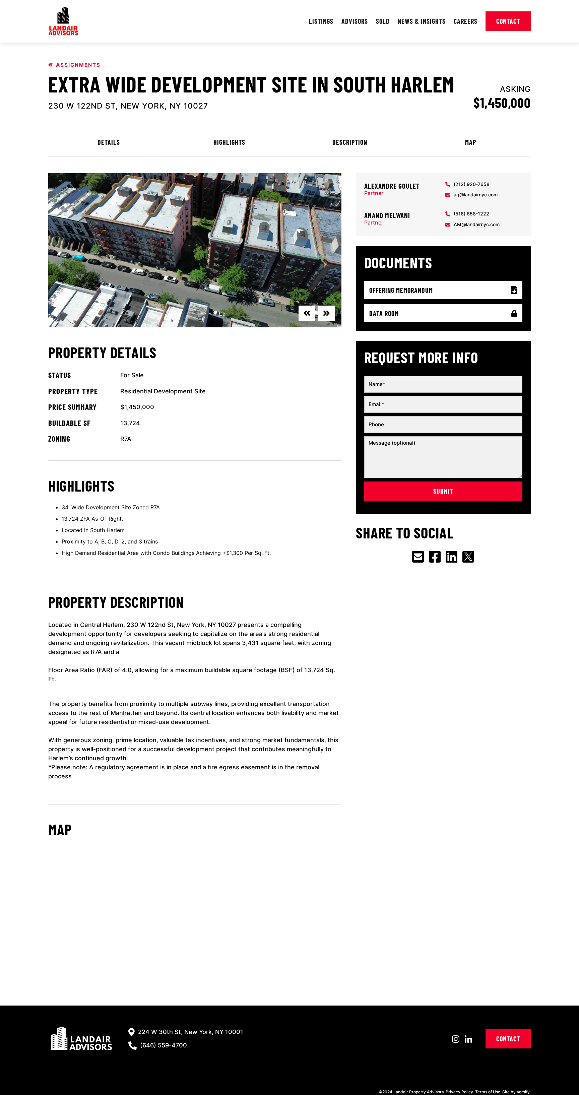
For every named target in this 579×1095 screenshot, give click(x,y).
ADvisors (354, 21)
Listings (321, 21)
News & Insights (422, 21)
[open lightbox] (194, 250)
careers (465, 21)
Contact (508, 21)
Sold (383, 21)
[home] (63, 21)
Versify (523, 1091)
